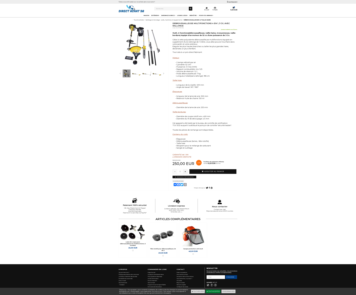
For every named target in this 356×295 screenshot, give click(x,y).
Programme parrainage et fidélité (157, 284)
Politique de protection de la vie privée (129, 274)
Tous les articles (139, 20)
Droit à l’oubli (122, 280)
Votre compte (151, 282)
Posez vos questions (182, 272)
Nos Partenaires (123, 282)
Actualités (179, 280)
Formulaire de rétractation (155, 286)
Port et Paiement (152, 280)
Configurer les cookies (182, 286)
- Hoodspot (122, 284)
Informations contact (182, 274)
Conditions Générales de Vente (156, 274)
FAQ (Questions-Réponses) (155, 276)
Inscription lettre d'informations (185, 276)
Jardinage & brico (168, 15)
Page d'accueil (151, 272)
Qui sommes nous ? (124, 272)
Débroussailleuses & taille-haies (197, 20)
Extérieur (155, 15)
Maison (146, 15)
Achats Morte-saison (153, 278)
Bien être (193, 15)
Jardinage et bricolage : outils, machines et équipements (163, 20)
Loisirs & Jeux (182, 15)
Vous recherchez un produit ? (184, 278)
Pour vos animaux (205, 15)
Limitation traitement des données (128, 276)
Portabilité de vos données (125, 278)
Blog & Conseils (181, 282)
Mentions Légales (181, 284)
